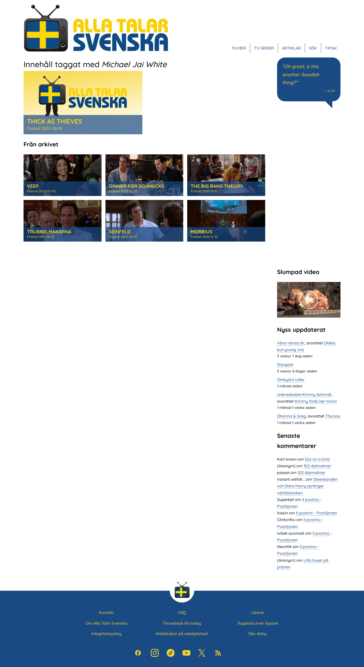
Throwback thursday (182, 623)
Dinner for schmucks (136, 186)
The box (332, 416)
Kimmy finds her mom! (316, 401)
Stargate (285, 364)
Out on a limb (317, 459)
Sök (313, 48)
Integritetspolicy (106, 633)
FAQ (182, 612)
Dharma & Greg (291, 416)
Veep (33, 186)
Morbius (201, 232)
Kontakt (106, 612)
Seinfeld (120, 232)
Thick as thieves (54, 121)
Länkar (257, 612)
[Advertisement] (308, 187)
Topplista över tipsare (257, 623)
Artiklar (291, 48)
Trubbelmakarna (49, 232)
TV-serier (264, 48)
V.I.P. (332, 91)
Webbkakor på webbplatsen (182, 633)
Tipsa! (331, 48)
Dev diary (257, 633)
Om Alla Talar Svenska (106, 623)
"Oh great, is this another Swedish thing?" (300, 74)
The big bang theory (217, 186)
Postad (44, 128)
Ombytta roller (291, 379)
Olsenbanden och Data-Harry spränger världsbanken (307, 486)
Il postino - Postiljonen (316, 512)
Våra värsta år (290, 342)
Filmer (239, 48)
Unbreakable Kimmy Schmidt (304, 394)
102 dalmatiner (317, 465)
